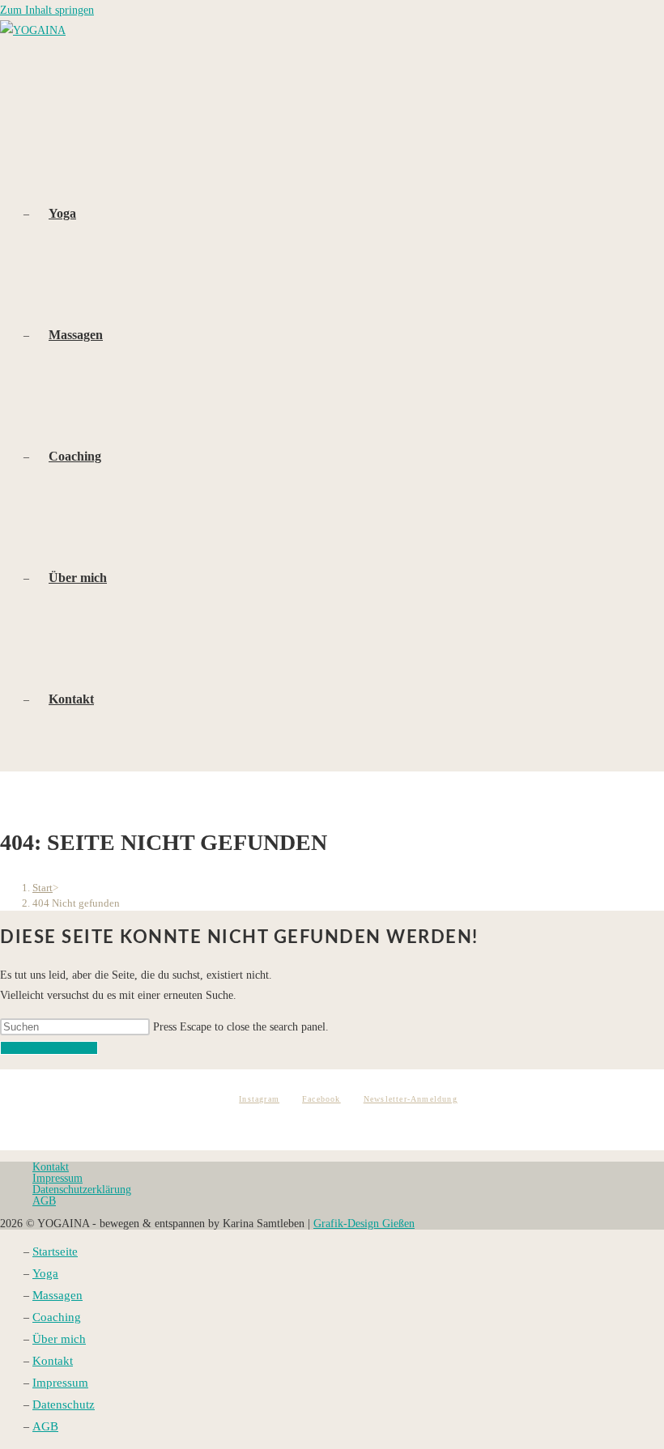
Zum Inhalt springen (47, 10)
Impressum (57, 1178)
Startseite (55, 1251)
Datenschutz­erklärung (81, 1189)
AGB (44, 1201)
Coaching (56, 1317)
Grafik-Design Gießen (364, 1223)
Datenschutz (63, 1404)
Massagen (57, 1295)
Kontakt (50, 1167)
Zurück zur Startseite (49, 1048)
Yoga (45, 1273)
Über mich (59, 1338)
